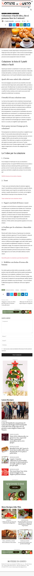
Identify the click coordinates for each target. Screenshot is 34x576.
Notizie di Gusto (14, 446)
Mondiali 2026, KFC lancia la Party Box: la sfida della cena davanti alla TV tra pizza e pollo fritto (19, 450)
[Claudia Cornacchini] (3, 21)
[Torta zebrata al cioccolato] (9, 534)
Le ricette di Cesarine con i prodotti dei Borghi (25, 543)
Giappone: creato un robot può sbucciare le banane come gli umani (8, 303)
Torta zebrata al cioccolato (9, 542)
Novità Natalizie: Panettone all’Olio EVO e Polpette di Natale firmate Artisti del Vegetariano (25, 523)
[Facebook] (10, 24)
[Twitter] (14, 24)
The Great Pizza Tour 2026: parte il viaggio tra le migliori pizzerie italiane (18, 472)
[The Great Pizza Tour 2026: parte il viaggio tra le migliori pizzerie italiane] (5, 471)
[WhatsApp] (21, 24)
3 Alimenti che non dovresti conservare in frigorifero (9, 522)
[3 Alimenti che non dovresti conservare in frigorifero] (9, 514)
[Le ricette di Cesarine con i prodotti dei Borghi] (25, 534)
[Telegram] (28, 24)
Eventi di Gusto (14, 434)
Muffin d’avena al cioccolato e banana (11, 176)
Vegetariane (15, 13)
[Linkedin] (25, 24)
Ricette (9, 13)
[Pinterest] (17, 24)
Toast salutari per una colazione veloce (12, 198)
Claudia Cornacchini (9, 21)
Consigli (4, 13)
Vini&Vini (4, 420)
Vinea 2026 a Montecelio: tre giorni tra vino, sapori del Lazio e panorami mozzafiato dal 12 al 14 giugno (19, 439)
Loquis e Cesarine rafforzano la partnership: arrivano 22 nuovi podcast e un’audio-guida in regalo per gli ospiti (19, 462)
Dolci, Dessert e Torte (9, 540)
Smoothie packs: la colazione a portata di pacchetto (15, 258)
